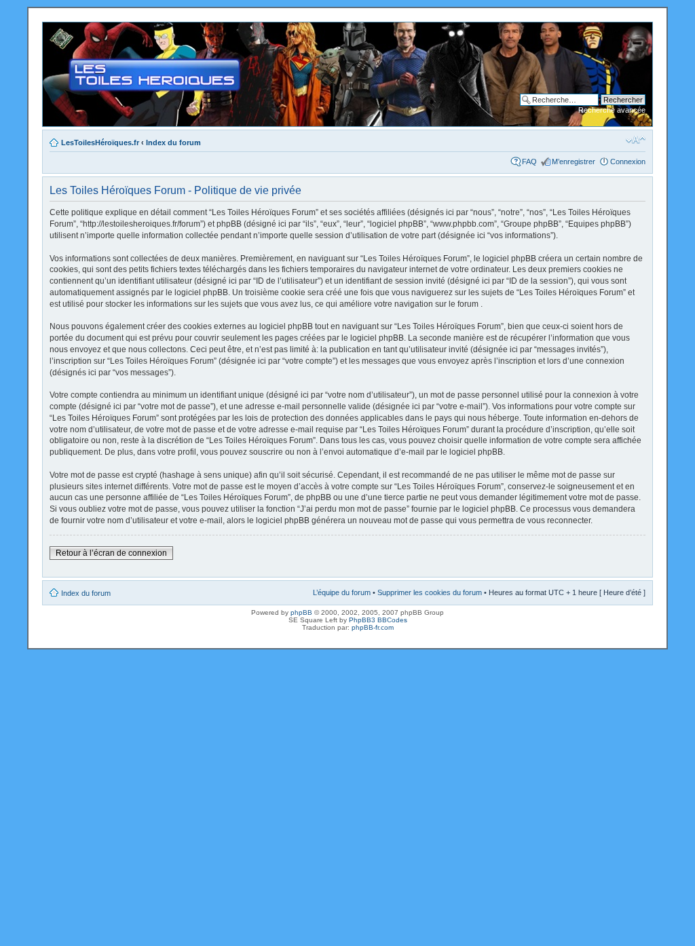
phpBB (301, 612)
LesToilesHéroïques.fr (100, 142)
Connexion (627, 161)
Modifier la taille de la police (635, 140)
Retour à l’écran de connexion (111, 553)
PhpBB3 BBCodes (378, 620)
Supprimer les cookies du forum (429, 592)
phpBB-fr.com (373, 627)
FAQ (529, 161)
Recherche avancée (611, 110)
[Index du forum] (54, 29)
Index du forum (173, 142)
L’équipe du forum (342, 592)
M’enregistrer (573, 161)
